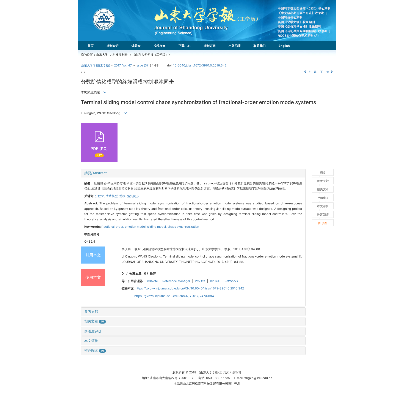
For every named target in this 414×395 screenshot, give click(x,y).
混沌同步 (133, 196)
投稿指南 (160, 45)
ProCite (200, 281)
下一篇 (325, 72)
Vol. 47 (127, 65)
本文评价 (91, 340)
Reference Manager (176, 281)
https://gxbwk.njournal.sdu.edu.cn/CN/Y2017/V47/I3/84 (174, 296)
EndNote (152, 281)
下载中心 (185, 45)
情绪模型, (112, 196)
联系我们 (260, 45)
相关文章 (94, 321)
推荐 (153, 273)
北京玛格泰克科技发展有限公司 (207, 383)
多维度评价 (93, 331)
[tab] (193, 173)
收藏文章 (135, 273)
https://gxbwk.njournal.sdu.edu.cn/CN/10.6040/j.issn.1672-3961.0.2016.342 (189, 288)
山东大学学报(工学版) (95, 65)
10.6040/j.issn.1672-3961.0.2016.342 (199, 65)
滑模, (123, 196)
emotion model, (136, 226)
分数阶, (100, 196)
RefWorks (231, 281)
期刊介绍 (113, 45)
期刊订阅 (210, 45)
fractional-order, (113, 226)
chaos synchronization (183, 226)
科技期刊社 (120, 54)
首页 (91, 45)
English (284, 45)
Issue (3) (142, 65)
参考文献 (91, 311)
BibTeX (215, 281)
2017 (117, 65)
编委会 (136, 45)
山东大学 (102, 54)
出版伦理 (235, 45)
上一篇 (312, 72)
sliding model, (157, 226)
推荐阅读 (94, 350)
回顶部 (322, 223)
